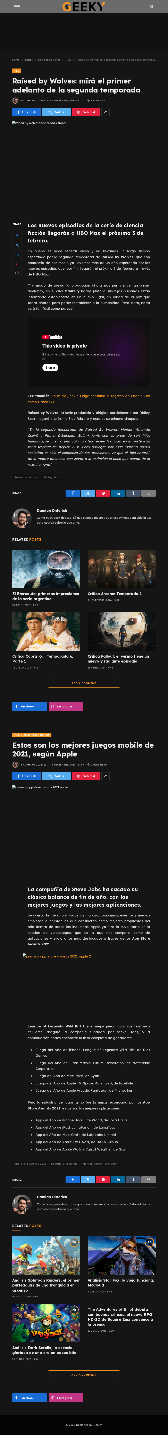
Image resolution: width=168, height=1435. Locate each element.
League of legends (64, 1163)
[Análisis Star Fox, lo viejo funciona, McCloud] (122, 1255)
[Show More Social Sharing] (105, 112)
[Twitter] (17, 245)
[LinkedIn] (17, 254)
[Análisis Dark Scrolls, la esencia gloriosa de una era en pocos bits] (46, 1323)
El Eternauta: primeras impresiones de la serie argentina (45, 596)
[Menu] (17, 6)
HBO (16, 70)
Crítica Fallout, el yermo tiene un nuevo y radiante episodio (118, 659)
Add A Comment (84, 683)
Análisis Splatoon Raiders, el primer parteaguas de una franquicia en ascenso (46, 1285)
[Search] (151, 6)
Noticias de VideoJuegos (32, 734)
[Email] (17, 272)
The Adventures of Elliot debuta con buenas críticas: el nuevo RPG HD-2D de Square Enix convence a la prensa (120, 1317)
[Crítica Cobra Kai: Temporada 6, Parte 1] (46, 631)
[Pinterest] (17, 263)
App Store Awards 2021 (30, 1163)
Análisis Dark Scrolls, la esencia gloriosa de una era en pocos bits (44, 1350)
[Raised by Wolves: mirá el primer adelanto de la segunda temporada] (84, 168)
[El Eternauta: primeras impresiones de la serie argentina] (46, 569)
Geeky (97, 1424)
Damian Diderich (36, 100)
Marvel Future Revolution (100, 1163)
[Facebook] (17, 235)
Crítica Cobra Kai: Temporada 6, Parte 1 (42, 659)
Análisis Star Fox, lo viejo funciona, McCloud (121, 1283)
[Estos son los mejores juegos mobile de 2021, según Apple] (84, 832)
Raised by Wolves (26, 477)
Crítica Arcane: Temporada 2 (115, 593)
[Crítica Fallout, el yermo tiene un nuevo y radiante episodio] (122, 631)
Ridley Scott (52, 477)
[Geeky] (84, 6)
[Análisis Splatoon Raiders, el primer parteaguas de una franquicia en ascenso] (46, 1255)
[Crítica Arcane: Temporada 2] (122, 569)
